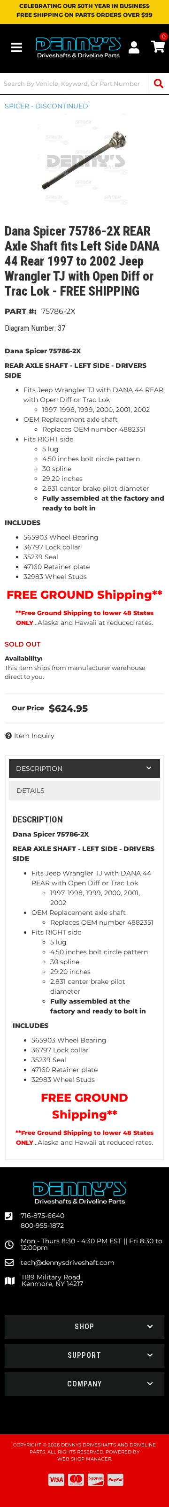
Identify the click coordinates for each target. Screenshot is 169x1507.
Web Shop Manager (84, 1459)
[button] (84, 83)
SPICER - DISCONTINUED (46, 106)
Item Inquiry (34, 735)
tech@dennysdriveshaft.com (68, 1262)
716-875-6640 (42, 1215)
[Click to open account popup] (134, 47)
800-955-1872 (42, 1225)
